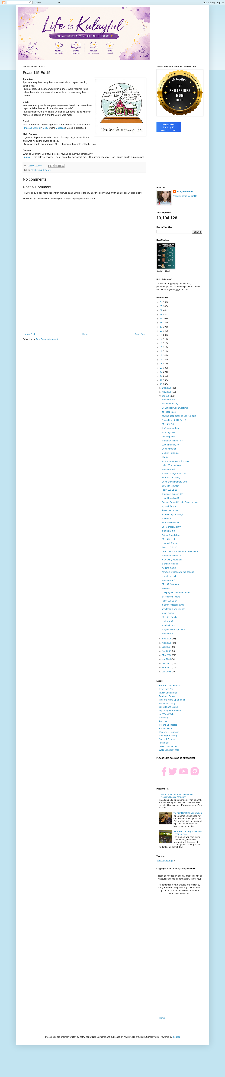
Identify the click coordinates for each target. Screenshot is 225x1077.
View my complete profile (185, 196)
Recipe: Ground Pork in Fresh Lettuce (180, 502)
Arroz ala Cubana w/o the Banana (178, 572)
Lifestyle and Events (168, 707)
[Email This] (49, 166)
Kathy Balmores (185, 191)
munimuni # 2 (168, 580)
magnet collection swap (173, 605)
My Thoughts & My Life (41, 170)
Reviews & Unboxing (169, 732)
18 (161, 335)
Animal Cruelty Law (171, 535)
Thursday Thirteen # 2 (172, 494)
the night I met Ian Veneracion (187, 813)
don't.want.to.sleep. (171, 428)
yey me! (165, 457)
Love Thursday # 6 (170, 445)
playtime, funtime (170, 564)
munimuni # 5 (168, 399)
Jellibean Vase (169, 412)
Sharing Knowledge (168, 735)
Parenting (163, 717)
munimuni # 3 (168, 531)
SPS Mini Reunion (170, 486)
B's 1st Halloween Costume (175, 408)
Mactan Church (32, 128)
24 (161, 310)
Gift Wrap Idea (168, 436)
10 (161, 368)
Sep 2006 (167, 638)
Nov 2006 (167, 392)
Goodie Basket (169, 449)
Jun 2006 (167, 651)
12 (161, 359)
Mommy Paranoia (170, 453)
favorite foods (168, 625)
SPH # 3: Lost (168, 539)
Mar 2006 (167, 663)
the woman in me (170, 510)
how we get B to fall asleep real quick (179, 416)
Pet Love (163, 721)
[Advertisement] (84, 304)
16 (161, 343)
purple (27, 157)
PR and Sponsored (168, 725)
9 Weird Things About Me (174, 473)
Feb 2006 (167, 667)
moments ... (167, 588)
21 (161, 322)
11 (161, 363)
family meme (168, 613)
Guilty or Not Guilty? (171, 527)
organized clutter (170, 576)
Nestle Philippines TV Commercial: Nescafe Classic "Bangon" (177, 795)
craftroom (166, 518)
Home (85, 334)
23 (161, 314)
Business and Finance (169, 685)
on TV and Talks (166, 714)
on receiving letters (171, 597)
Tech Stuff (163, 743)
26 (161, 302)
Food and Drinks (167, 696)
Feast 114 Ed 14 (169, 601)
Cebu (45, 128)
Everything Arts (166, 689)
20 (161, 327)
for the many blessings (172, 514)
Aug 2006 (167, 643)
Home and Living (167, 703)
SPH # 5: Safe (168, 424)
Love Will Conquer (170, 543)
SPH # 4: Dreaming (171, 477)
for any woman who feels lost (175, 461)
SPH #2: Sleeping (170, 584)
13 (161, 355)
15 (161, 347)
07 (161, 380)
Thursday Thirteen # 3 (172, 441)
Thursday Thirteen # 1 (172, 555)
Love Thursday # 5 (170, 498)
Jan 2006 (167, 671)
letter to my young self (172, 560)
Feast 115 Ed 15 (169, 547)
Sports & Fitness (167, 739)
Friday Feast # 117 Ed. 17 (174, 420)
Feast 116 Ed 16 (169, 490)
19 (161, 331)
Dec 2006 (167, 388)
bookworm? (167, 621)
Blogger (176, 1037)
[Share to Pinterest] (63, 166)
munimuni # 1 (168, 633)
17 (161, 339)
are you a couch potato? (173, 629)
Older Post (140, 334)
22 (161, 318)
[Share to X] (56, 166)
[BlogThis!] (53, 166)
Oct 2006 (166, 396)
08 (161, 376)
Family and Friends (168, 693)
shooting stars (168, 432)
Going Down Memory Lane (174, 482)
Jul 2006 (166, 647)
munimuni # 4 (168, 469)
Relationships (165, 728)
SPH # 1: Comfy (169, 617)
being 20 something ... (172, 465)
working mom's (169, 568)
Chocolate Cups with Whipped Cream (180, 551)
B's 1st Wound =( (170, 403)
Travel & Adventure (168, 746)
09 (161, 372)
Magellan (60, 128)
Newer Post (29, 334)
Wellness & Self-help (169, 750)
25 (161, 306)
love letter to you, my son (173, 609)
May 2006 (167, 655)
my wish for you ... (170, 506)
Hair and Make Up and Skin (172, 700)
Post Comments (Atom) (47, 339)
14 (161, 351)
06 (161, 384)
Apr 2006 (166, 659)
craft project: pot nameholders (176, 592)
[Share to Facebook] (59, 166)
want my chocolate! (171, 522)
